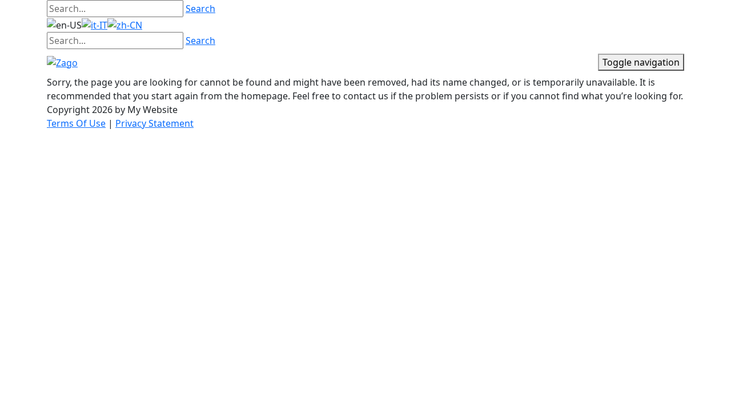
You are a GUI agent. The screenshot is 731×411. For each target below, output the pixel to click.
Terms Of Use (76, 123)
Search (200, 8)
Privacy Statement (154, 123)
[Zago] (62, 61)
